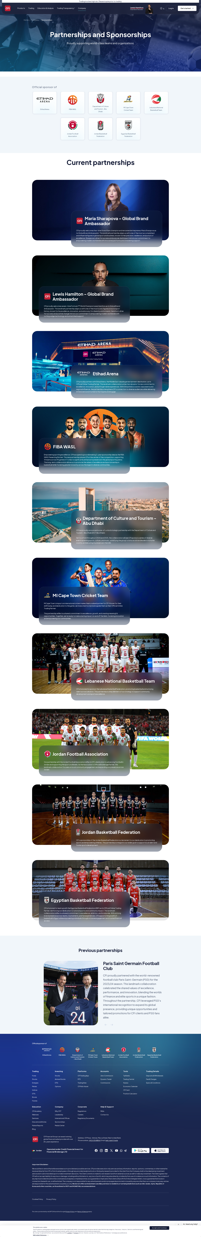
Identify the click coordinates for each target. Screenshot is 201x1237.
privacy (76, 1233)
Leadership (59, 1115)
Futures (34, 1101)
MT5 (79, 1079)
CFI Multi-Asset (83, 1086)
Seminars (35, 1118)
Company (35, 20)
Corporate (82, 1107)
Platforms (82, 1071)
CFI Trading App (83, 1076)
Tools (125, 1071)
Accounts (104, 1071)
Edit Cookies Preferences (40, 1235)
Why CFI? (58, 1111)
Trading (35, 1071)
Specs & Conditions (153, 1083)
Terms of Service (83, 1211)
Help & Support (107, 1107)
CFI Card (126, 1090)
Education (36, 1107)
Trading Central (128, 1079)
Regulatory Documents (86, 1118)
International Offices (62, 1118)
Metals (34, 1086)
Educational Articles (39, 1122)
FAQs (102, 1111)
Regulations (82, 1111)
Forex (34, 1076)
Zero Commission (106, 1076)
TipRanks (126, 1076)
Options (58, 1086)
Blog (34, 1129)
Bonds (34, 1097)
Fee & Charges (151, 1079)
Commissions (105, 1083)
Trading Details (152, 1071)
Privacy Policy (51, 1199)
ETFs (33, 1094)
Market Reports (37, 1125)
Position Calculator (130, 1094)
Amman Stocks (60, 1079)
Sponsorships (46, 20)
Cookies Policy (37, 1199)
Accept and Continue (159, 1228)
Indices (34, 1090)
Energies (35, 1083)
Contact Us (104, 1115)
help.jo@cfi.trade (111, 1140)
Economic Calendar (130, 1086)
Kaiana (125, 1083)
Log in (171, 8)
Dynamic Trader (106, 1079)
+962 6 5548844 (94, 1140)
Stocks (34, 1079)
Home (26, 20)
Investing (59, 1071)
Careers (80, 1115)
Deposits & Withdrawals (154, 1076)
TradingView (82, 1083)
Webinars (35, 1115)
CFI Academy (37, 1111)
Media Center (59, 1125)
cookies (69, 1233)
